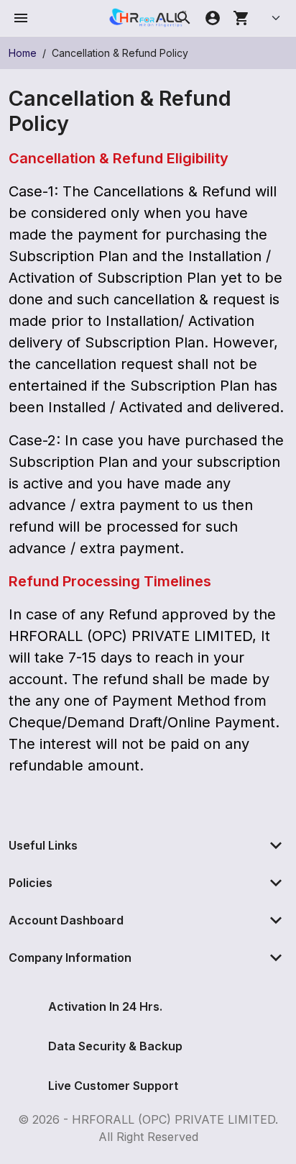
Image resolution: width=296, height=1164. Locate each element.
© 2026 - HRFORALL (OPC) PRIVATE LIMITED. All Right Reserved (148, 1128)
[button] (21, 18)
